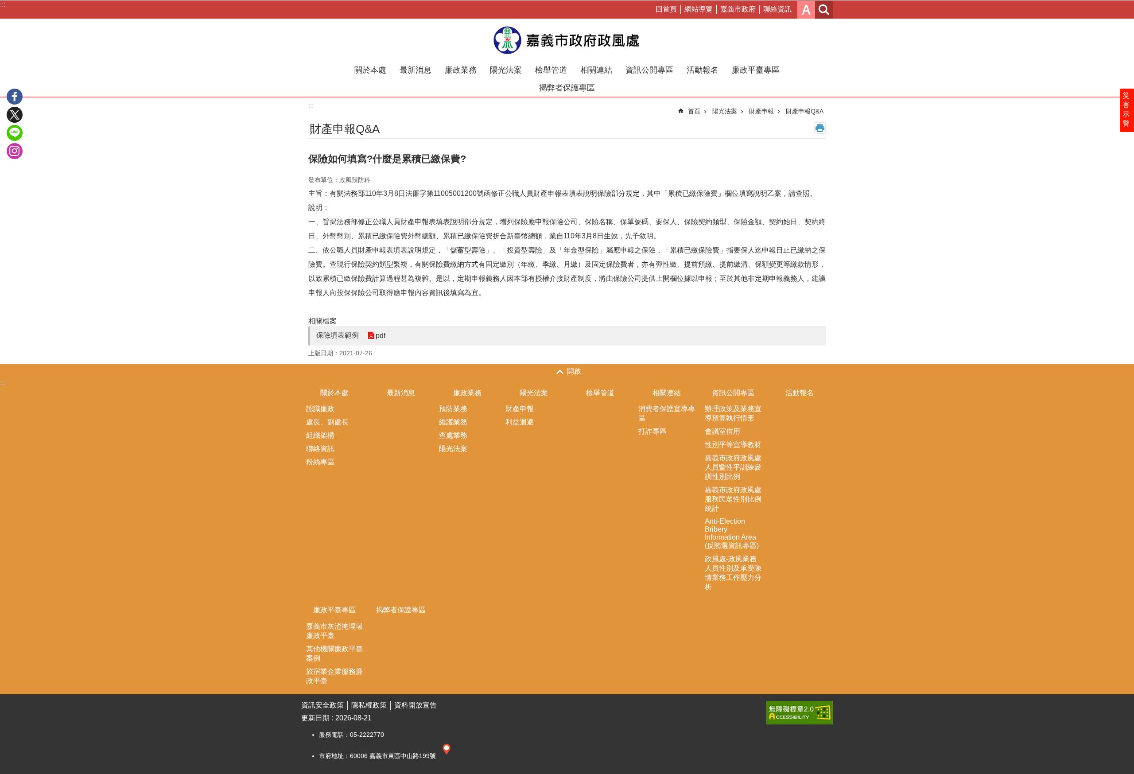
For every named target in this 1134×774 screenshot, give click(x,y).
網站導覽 (698, 9)
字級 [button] (806, 10)
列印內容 (820, 128)
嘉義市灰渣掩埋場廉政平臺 (334, 630)
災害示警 (1126, 109)
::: (2, 4)
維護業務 (453, 422)
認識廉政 (320, 408)
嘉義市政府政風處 (567, 40)
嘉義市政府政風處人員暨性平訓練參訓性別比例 (733, 467)
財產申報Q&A (804, 111)
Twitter (15, 115)
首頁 (694, 111)
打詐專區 (652, 431)
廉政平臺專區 (756, 70)
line (15, 133)
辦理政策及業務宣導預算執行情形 (733, 413)
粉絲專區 (320, 462)
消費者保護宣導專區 (666, 413)
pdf (380, 335)
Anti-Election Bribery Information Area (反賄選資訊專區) (732, 533)
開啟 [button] (574, 371)
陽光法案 (506, 70)
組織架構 (320, 435)
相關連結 (596, 70)
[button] (799, 712)
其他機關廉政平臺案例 (334, 653)
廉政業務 (461, 70)
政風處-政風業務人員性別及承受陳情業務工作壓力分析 (733, 573)
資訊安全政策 (322, 705)
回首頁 (666, 9)
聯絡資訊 (777, 9)
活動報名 (702, 70)
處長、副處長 (327, 422)
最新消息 (415, 70)
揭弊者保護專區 (567, 87)
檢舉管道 (551, 70)
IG (15, 151)
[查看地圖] (446, 755)
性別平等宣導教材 (733, 444)
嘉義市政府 (738, 9)
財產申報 (761, 111)
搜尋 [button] (824, 10)
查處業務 (453, 435)
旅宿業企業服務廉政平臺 (334, 676)
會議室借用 (722, 431)
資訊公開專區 (649, 70)
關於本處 (370, 70)
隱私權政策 (369, 705)
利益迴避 (519, 422)
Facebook (15, 97)
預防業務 (453, 408)
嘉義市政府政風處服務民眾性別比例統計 (733, 499)
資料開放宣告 (415, 705)
